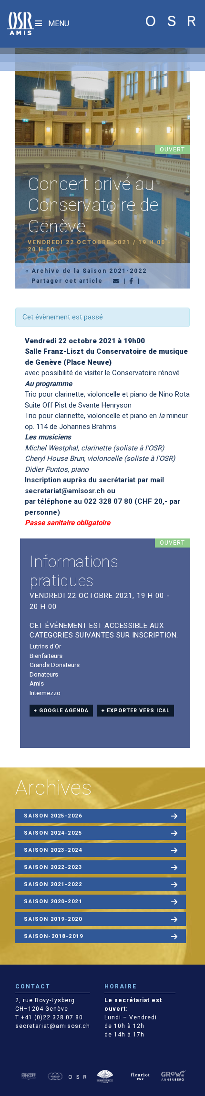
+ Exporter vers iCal (136, 710)
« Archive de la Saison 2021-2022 (86, 271)
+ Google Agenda (61, 710)
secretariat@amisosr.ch (65, 491)
